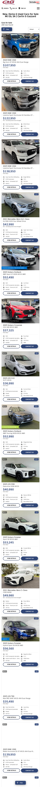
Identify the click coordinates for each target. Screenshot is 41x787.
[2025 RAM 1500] (20, 98)
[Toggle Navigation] (38, 8)
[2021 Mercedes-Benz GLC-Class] (20, 204)
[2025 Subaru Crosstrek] (20, 310)
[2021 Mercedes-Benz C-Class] (20, 575)
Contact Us (30, 81)
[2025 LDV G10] (20, 363)
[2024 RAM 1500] (20, 45)
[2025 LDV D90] (20, 469)
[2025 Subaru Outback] (20, 257)
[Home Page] (8, 2)
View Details (11, 81)
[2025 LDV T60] (20, 681)
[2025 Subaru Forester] (20, 522)
